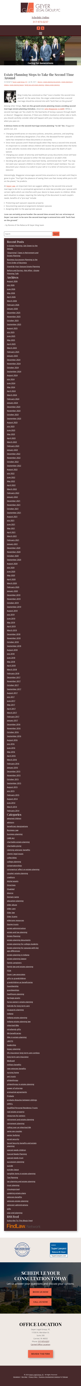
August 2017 (12, 693)
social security (13, 1139)
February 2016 (13, 763)
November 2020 (13, 552)
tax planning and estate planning (21, 1181)
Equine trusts (12, 924)
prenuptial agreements (17, 1092)
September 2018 (14, 646)
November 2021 (13, 505)
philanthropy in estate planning (20, 1084)
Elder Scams (12, 916)
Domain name (13, 897)
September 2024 (14, 371)
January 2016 (12, 767)
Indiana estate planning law (19, 1021)
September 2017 (14, 689)
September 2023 (14, 418)
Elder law (11, 912)
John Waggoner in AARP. (55, 109)
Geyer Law (10, 186)
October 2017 (13, 685)
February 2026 (13, 305)
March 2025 (12, 348)
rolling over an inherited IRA (19, 1127)
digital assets (12, 881)
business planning (15, 834)
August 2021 (12, 516)
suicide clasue (13, 1169)
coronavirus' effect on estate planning (23, 869)
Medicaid (11, 1061)
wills (9, 1209)
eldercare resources (15, 920)
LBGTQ (10, 1041)
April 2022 (11, 485)
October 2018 (13, 642)
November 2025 (13, 316)
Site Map (24, 1377)
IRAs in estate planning (17, 1037)
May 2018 (11, 662)
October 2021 (13, 509)
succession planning (15, 1162)
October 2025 (13, 320)
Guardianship (12, 986)
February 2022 (13, 493)
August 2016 (12, 740)
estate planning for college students (22, 944)
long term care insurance (17, 1057)
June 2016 (11, 748)
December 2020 (13, 548)
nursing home (13, 1072)
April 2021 (11, 532)
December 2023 (13, 407)
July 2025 (10, 332)
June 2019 (11, 618)
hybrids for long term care (18, 1006)
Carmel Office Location (40, 1344)
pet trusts (11, 1076)
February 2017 (13, 716)
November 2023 (13, 411)
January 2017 (12, 720)
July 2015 (10, 791)
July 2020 (10, 567)
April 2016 (11, 756)
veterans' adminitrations (17, 1205)
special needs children (16, 1150)
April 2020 (11, 579)
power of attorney (15, 1088)
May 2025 (11, 340)
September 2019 (14, 607)
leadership (11, 1045)
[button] (40, 33)
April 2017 (11, 709)
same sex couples (14, 1131)
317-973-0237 (40, 22)
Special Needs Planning (17, 1154)
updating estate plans (16, 1193)
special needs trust (15, 1158)
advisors (10, 822)
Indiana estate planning (52, 85)
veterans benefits (14, 1197)
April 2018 (11, 665)
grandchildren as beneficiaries (20, 982)
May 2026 (11, 293)
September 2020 (14, 559)
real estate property (15, 1112)
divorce (40, 82)
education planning (15, 901)
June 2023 (11, 430)
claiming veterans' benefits (18, 850)
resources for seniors (16, 1115)
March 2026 (12, 301)
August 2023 (12, 422)
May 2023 (11, 434)
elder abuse (12, 905)
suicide (10, 1166)
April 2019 (11, 626)
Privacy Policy (33, 1377)
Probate (10, 1096)
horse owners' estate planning (20, 1002)
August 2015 (12, 787)
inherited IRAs (13, 1025)
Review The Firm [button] (40, 1354)
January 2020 (12, 591)
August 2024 (12, 375)
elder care (11, 908)
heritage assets (13, 998)
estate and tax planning (17, 932)
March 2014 (12, 807)
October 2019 (13, 603)
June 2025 (11, 336)
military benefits (14, 1064)
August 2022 (12, 469)
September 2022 (14, 465)
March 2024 (12, 395)
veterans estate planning (17, 1201)
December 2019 (13, 595)
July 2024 (10, 379)
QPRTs (10, 1104)
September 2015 (14, 783)
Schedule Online (40, 17)
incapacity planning (15, 1010)
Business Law (12, 830)
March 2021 (12, 536)
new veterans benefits (16, 1068)
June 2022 (11, 477)
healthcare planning (15, 994)
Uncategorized (13, 1189)
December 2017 (13, 677)
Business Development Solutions (49, 1377)
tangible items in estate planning (21, 1173)
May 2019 (11, 622)
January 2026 (12, 308)
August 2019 (12, 611)
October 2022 (13, 461)
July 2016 (10, 744)
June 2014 (11, 803)
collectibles (12, 857)
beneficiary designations (17, 826)
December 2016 (13, 724)
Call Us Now (40, 1302)
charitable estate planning (18, 842)
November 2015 (13, 775)
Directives (11, 885)
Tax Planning (12, 1177)
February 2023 (13, 446)
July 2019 (10, 614)
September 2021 (14, 512)
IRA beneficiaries (14, 1033)
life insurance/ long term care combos (23, 1053)
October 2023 (13, 414)
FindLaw (65, 1377)
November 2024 (13, 363)
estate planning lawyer (16, 85)
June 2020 (11, 571)
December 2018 (13, 634)
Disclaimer (16, 1377)
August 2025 (12, 328)
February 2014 (13, 810)
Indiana (10, 1013)
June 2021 (11, 524)
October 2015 (13, 779)
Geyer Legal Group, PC (20, 82)
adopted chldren (14, 818)
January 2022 (12, 497)
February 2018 (13, 673)
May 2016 (11, 752)
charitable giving (14, 846)
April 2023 (11, 438)
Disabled (10, 889)
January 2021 (12, 544)
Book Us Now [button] (40, 1292)
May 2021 (11, 528)
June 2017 (11, 701)
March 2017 (12, 712)
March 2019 (12, 630)
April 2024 (11, 391)
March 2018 (12, 669)
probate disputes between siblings (22, 1100)
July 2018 (10, 654)
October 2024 (13, 367)
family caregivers (14, 962)
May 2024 (11, 387)
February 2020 (13, 587)
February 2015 (13, 795)
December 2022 (13, 454)
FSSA (9, 970)
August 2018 (12, 650)
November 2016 (13, 728)
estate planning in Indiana (18, 955)
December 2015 (13, 771)
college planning (14, 861)
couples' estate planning (17, 873)
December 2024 (13, 360)
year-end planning (14, 1213)
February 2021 (13, 540)
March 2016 (12, 759)
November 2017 (13, 681)
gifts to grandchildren (16, 978)
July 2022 (10, 473)
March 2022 (12, 489)
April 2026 (11, 297)
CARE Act (11, 838)
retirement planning (15, 1123)
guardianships (13, 990)
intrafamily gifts (14, 1029)
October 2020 (13, 556)
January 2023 (12, 450)
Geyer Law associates (16, 974)
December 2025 (13, 312)
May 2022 (11, 481)
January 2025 (12, 356)
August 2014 (12, 799)
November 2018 (13, 638)
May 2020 (11, 575)
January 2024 (12, 403)
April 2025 (11, 344)
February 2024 (13, 399)
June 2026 (11, 289)
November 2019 (13, 599)
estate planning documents (52, 82)
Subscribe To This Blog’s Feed (19, 1220)
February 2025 (13, 352)
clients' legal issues (15, 854)
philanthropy (12, 1080)
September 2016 (14, 736)
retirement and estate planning (20, 1119)
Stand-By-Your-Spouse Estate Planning (23, 266)
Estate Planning (13, 936)
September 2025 (14, 324)
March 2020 (12, 583)
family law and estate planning (34, 85)
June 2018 (11, 658)
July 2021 (10, 520)
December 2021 (13, 501)
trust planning (13, 1185)
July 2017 (10, 697)
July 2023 (10, 426)
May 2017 (11, 705)
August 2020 (12, 563)
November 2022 (13, 458)
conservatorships (14, 865)
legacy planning (13, 1049)
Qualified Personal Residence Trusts (22, 1108)
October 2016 (13, 732)
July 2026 (10, 285)
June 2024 (11, 383)
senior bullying (13, 1135)
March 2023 (12, 442)
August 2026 (12, 281)
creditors (11, 877)
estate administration (16, 928)
